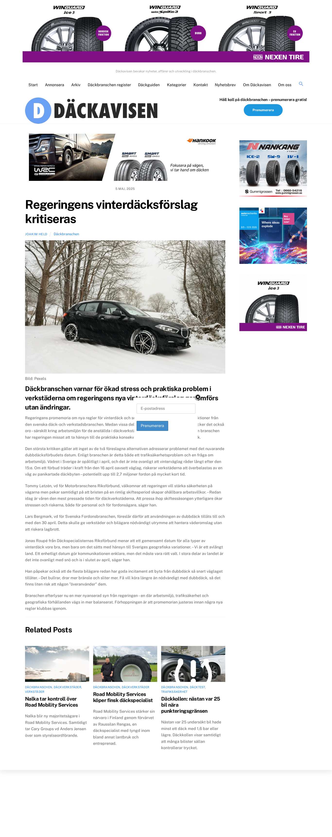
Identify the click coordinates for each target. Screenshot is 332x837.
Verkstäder (34, 692)
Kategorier (176, 85)
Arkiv (75, 85)
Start (33, 85)
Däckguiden (149, 85)
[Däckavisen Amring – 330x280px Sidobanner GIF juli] (273, 304)
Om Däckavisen (257, 85)
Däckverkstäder (67, 687)
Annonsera (54, 85)
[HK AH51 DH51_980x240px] (125, 158)
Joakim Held (36, 234)
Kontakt (200, 85)
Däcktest (197, 687)
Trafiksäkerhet (174, 692)
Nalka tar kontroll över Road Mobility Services (51, 702)
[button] (301, 84)
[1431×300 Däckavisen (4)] (166, 33)
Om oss (284, 85)
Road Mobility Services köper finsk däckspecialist (123, 697)
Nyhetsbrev (225, 85)
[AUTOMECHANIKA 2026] (273, 237)
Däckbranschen (66, 234)
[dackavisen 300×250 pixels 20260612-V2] (273, 169)
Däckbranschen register (109, 85)
